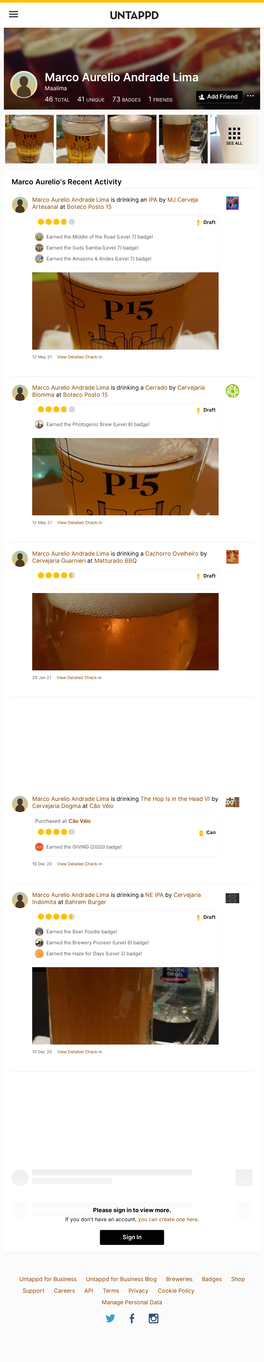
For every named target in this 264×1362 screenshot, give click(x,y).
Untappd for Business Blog (121, 1279)
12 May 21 (42, 357)
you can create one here (167, 1219)
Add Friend (222, 96)
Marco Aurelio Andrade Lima (70, 199)
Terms (111, 1290)
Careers (64, 1290)
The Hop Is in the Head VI (175, 798)
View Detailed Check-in (79, 357)
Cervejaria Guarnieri (59, 560)
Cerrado (156, 387)
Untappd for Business (48, 1279)
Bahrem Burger (85, 902)
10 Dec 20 (42, 1052)
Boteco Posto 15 (89, 206)
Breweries (179, 1279)
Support (33, 1290)
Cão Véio (102, 806)
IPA (153, 199)
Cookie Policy (176, 1290)
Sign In (132, 1237)
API (88, 1290)
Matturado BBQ (115, 560)
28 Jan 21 (41, 678)
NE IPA (154, 894)
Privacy (138, 1290)
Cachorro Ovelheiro (172, 553)
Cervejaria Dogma (56, 806)
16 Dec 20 (42, 864)
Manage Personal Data (132, 1302)
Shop (238, 1279)
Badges (212, 1279)
